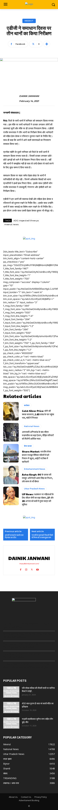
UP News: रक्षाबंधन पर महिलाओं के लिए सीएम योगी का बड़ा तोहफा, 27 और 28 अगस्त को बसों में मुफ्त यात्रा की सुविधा (38, 499)
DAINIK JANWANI (29, 96)
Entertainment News (34, 469)
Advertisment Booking (29, 800)
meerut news (11, 224)
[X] (32, 569)
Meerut (29, 21)
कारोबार (26, 405)
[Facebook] (20, 569)
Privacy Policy (40, 797)
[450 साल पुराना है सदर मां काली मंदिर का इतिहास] (11, 707)
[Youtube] (37, 569)
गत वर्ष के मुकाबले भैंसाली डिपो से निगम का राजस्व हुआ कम (42, 536)
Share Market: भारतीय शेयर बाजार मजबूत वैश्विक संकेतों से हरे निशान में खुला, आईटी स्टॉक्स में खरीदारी (36, 456)
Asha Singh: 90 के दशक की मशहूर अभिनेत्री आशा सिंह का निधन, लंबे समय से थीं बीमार (37, 478)
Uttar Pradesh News (34, 488)
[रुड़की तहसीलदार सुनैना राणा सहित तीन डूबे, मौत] (11, 723)
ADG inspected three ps (26, 220)
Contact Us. (26, 797)
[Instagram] (26, 569)
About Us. (13, 797)
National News (31, 426)
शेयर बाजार (28, 446)
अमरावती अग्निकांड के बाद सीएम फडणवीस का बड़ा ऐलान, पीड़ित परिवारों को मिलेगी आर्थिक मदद (38, 435)
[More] (46, 44)
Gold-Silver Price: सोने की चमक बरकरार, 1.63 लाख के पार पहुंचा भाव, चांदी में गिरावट (38, 414)
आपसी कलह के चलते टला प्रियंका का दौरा (14, 536)
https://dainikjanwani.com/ (29, 564)
